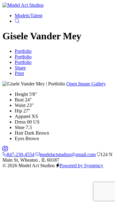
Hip (18, 110)
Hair (19, 133)
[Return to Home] (23, 5)
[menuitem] (28, 15)
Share (20, 67)
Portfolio (23, 51)
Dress (20, 121)
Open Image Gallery (86, 83)
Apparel (22, 116)
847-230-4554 (20, 154)
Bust (19, 99)
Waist (20, 105)
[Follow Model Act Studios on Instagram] (5, 149)
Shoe (20, 127)
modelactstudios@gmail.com (68, 154)
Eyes (19, 138)
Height (21, 94)
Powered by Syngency (81, 165)
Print (19, 73)
